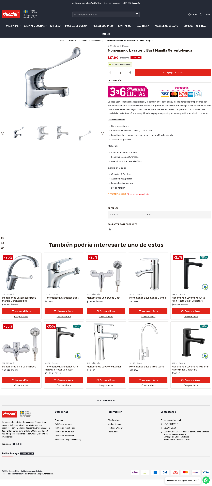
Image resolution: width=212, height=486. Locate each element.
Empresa (59, 420)
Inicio (62, 41)
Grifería (84, 41)
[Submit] (137, 14)
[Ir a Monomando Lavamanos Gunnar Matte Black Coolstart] (191, 342)
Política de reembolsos (65, 428)
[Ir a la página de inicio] (22, 14)
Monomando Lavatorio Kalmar (104, 366)
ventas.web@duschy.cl (174, 420)
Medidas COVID (115, 428)
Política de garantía (63, 424)
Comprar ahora (21, 316)
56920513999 (170, 428)
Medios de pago (115, 424)
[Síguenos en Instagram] (13, 444)
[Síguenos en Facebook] (17, 444)
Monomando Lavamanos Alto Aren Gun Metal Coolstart (61, 368)
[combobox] (106, 14)
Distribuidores (114, 420)
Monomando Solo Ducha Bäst (103, 297)
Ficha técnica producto (128, 194)
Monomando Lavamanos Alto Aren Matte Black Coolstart (188, 299)
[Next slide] (102, 133)
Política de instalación (64, 435)
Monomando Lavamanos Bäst (62, 297)
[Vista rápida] (38, 272)
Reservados (113, 431)
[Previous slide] (3, 133)
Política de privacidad (64, 431)
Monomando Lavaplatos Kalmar (147, 366)
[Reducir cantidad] (110, 72)
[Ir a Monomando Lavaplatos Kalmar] (148, 342)
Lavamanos (96, 41)
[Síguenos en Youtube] (21, 444)
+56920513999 (171, 424)
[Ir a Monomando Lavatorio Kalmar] (106, 342)
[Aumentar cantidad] (130, 72)
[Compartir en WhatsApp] (110, 229)
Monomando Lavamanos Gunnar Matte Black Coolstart (190, 368)
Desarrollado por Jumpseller (40, 474)
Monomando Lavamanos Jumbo (147, 297)
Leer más (136, 3)
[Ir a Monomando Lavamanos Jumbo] (148, 273)
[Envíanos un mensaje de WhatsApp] (206, 480)
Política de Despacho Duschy (68, 439)
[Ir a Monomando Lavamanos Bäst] (64, 273)
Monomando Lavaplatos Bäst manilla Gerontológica (19, 299)
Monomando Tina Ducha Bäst (19, 366)
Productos (72, 41)
